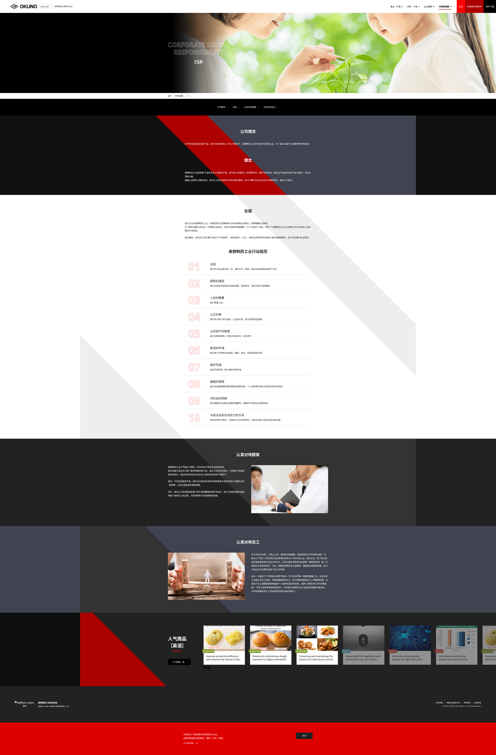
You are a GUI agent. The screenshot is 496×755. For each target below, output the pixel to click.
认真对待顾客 (250, 107)
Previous (205, 667)
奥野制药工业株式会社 (47, 702)
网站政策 (467, 702)
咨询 (461, 6)
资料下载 (490, 6)
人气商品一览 (178, 661)
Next (208, 667)
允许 (304, 736)
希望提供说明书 (474, 6)
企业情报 (428, 6)
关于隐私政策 (188, 743)
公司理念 (221, 107)
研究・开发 (412, 6)
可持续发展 (444, 6)
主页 (169, 96)
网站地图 (439, 702)
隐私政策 (477, 702)
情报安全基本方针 (453, 702)
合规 (235, 107)
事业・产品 (395, 6)
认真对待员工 (270, 107)
